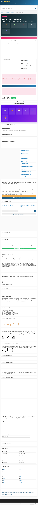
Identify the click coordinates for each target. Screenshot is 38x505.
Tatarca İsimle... (5, 460)
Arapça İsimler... (5, 451)
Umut (21, 484)
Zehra (21, 492)
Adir (22, 205)
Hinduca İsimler (8, 12)
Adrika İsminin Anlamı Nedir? (18, 103)
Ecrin (6, 492)
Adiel (29, 205)
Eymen (14, 492)
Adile (10, 205)
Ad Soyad (3, 421)
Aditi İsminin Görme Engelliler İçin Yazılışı (27, 166)
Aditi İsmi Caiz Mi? (23, 155)
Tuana (3, 494)
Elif (16, 492)
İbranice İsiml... (22, 455)
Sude (11, 492)
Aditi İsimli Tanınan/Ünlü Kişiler (25, 169)
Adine (12, 205)
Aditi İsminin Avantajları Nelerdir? (26, 171)
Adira (4, 205)
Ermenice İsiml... (22, 453)
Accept (36, 503)
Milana (4, 478)
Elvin (21, 471)
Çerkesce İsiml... (5, 453)
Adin (20, 205)
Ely (20, 476)
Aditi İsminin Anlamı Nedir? (25, 150)
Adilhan (24, 205)
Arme (21, 478)
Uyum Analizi (32, 3)
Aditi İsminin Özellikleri (24, 161)
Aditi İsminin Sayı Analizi (24, 158)
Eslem (32, 492)
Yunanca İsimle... (5, 462)
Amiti (27, 205)
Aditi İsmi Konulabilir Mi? (24, 153)
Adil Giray (32, 205)
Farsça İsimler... (5, 455)
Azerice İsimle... (22, 451)
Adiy (34, 205)
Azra (21, 474)
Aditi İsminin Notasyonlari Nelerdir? (26, 174)
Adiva (2, 205)
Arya (8, 494)
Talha (11, 494)
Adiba (6, 205)
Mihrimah (27, 492)
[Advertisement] (19, 51)
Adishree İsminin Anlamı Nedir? (19, 101)
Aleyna (6, 494)
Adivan (21, 206)
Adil (26, 205)
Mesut (21, 482)
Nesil (3, 482)
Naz (3, 484)
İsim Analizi (22, 3)
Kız (27, 60)
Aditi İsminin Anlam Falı (24, 163)
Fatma (4, 469)
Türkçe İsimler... (22, 460)
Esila (8, 492)
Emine (4, 476)
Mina (23, 492)
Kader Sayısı (27, 3)
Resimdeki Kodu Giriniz (5, 434)
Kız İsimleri (12, 12)
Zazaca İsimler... (22, 462)
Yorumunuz (3, 425)
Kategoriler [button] (17, 3)
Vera (3, 480)
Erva (18, 492)
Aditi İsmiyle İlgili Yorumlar (25, 176)
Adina (8, 205)
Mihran (21, 480)
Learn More (32, 503)
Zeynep (3, 492)
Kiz (20, 469)
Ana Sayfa (12, 3)
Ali (3, 474)
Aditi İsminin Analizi (24, 156)
